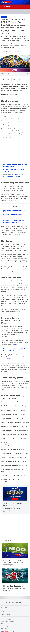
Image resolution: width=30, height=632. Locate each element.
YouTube (16, 602)
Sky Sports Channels (7, 611)
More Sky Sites (5, 614)
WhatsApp (20, 602)
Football (7, 6)
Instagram (13, 602)
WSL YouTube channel (13, 359)
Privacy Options (5, 623)
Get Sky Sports (15, 174)
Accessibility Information (7, 626)
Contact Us (4, 628)
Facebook (6, 602)
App (16, 344)
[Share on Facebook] (3, 79)
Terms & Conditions (6, 619)
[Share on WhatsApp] (13, 79)
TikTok (9, 602)
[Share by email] (19, 79)
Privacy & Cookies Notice (7, 621)
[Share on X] (8, 79)
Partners (4, 607)
